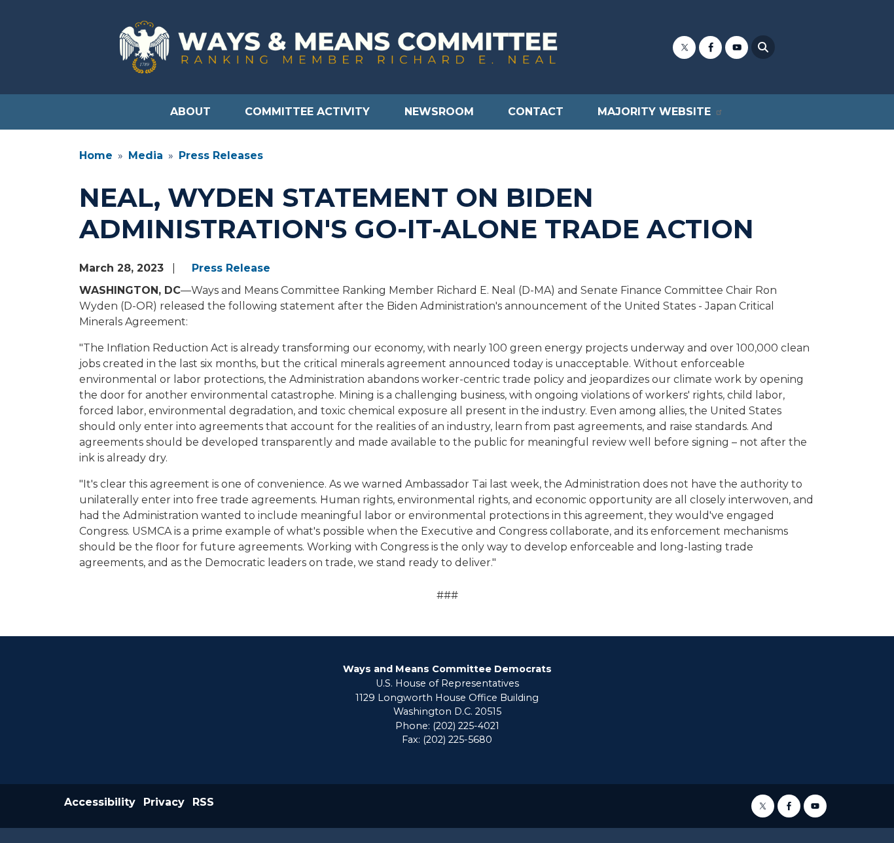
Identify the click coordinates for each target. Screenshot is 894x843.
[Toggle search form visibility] (763, 47)
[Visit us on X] (684, 47)
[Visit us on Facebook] (710, 47)
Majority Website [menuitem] (654, 111)
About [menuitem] (190, 111)
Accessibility (99, 802)
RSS (203, 802)
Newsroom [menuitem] (439, 111)
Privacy (164, 802)
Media (145, 155)
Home (96, 155)
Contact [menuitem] (535, 111)
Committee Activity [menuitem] (307, 111)
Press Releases (221, 155)
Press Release (231, 268)
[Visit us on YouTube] (736, 47)
